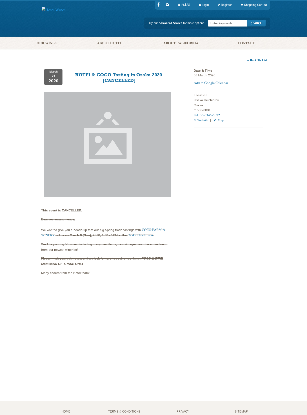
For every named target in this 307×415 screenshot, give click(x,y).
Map (220, 120)
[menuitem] (252, 5)
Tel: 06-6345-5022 (207, 115)
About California (180, 42)
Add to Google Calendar (211, 82)
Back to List (257, 60)
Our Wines (46, 42)
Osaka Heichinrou (140, 235)
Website (202, 120)
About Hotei (109, 42)
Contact (246, 42)
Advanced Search (170, 22)
